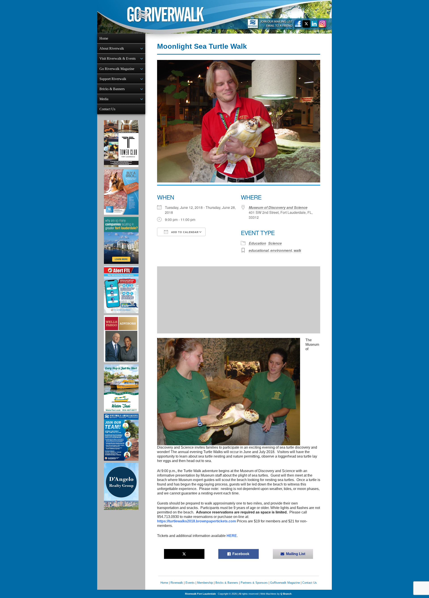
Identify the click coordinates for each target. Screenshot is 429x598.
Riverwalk (176, 582)
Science (275, 243)
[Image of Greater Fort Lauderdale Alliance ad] (121, 240)
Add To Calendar (184, 232)
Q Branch (286, 593)
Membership (205, 582)
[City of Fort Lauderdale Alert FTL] (121, 289)
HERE (232, 536)
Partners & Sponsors (254, 582)
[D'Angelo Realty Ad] (121, 486)
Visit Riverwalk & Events (117, 58)
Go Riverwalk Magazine (116, 69)
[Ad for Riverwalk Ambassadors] (121, 437)
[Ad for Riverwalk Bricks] (121, 192)
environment (281, 250)
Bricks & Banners (112, 89)
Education (257, 243)
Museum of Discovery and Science (278, 207)
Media (103, 99)
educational (259, 250)
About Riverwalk (111, 48)
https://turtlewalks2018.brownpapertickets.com (196, 521)
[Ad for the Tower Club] (121, 143)
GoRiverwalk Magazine (285, 582)
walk (297, 250)
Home (103, 38)
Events (190, 582)
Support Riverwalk (112, 79)
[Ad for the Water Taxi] (121, 388)
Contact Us (107, 109)
